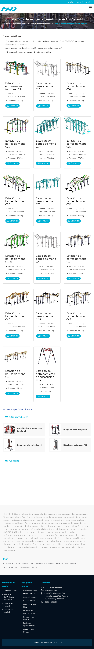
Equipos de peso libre (29, 605)
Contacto (45, 582)
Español (80, 2)
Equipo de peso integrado (29, 618)
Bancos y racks (29, 601)
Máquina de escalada (8, 611)
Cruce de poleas (29, 597)
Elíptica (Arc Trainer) (8, 604)
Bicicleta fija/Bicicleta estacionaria (9, 597)
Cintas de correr (10, 591)
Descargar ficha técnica (19, 409)
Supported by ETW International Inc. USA (47, 642)
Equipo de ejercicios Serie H (30, 624)
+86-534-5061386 (50, 602)
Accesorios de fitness (28, 630)
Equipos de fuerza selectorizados (30, 592)
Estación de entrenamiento (40, 24)
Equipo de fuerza (19, 24)
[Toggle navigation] (90, 7)
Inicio (8, 24)
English (71, 2)
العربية (87, 2)
